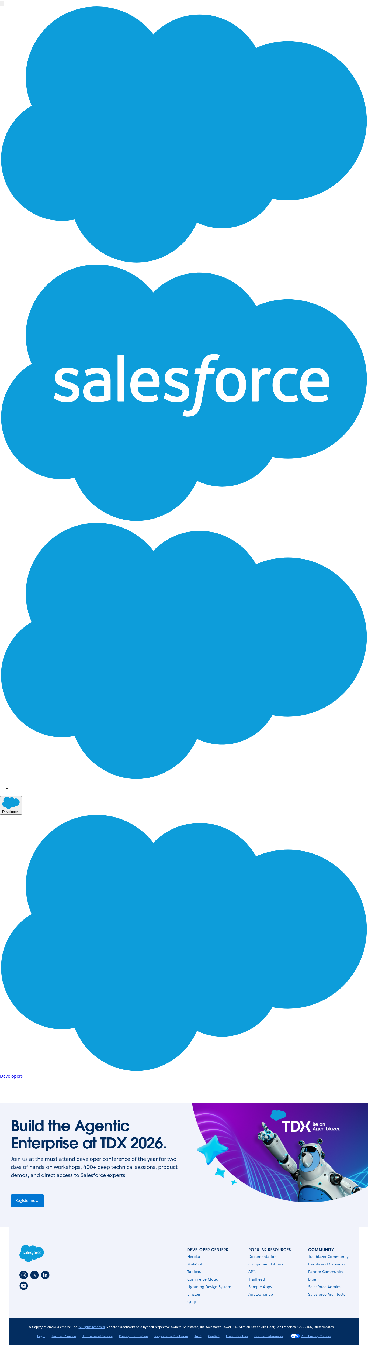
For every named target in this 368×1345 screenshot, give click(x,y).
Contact (214, 1336)
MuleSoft (195, 1264)
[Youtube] (23, 1285)
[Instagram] (23, 1275)
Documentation (262, 1256)
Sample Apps (260, 1286)
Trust (198, 1336)
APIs (252, 1271)
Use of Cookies (237, 1336)
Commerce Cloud (202, 1279)
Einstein (194, 1294)
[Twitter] (34, 1275)
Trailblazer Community (328, 1256)
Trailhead (256, 1279)
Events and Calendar (326, 1264)
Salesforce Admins (324, 1286)
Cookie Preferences (268, 1336)
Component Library (265, 1264)
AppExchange (260, 1294)
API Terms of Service (97, 1336)
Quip (191, 1301)
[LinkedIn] (45, 1275)
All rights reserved (92, 1327)
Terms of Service (64, 1336)
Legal (41, 1336)
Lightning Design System (209, 1286)
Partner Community (325, 1271)
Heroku (193, 1256)
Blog (312, 1279)
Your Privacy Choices (316, 1336)
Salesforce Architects (326, 1294)
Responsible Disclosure (171, 1336)
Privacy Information (133, 1336)
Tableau (194, 1271)
